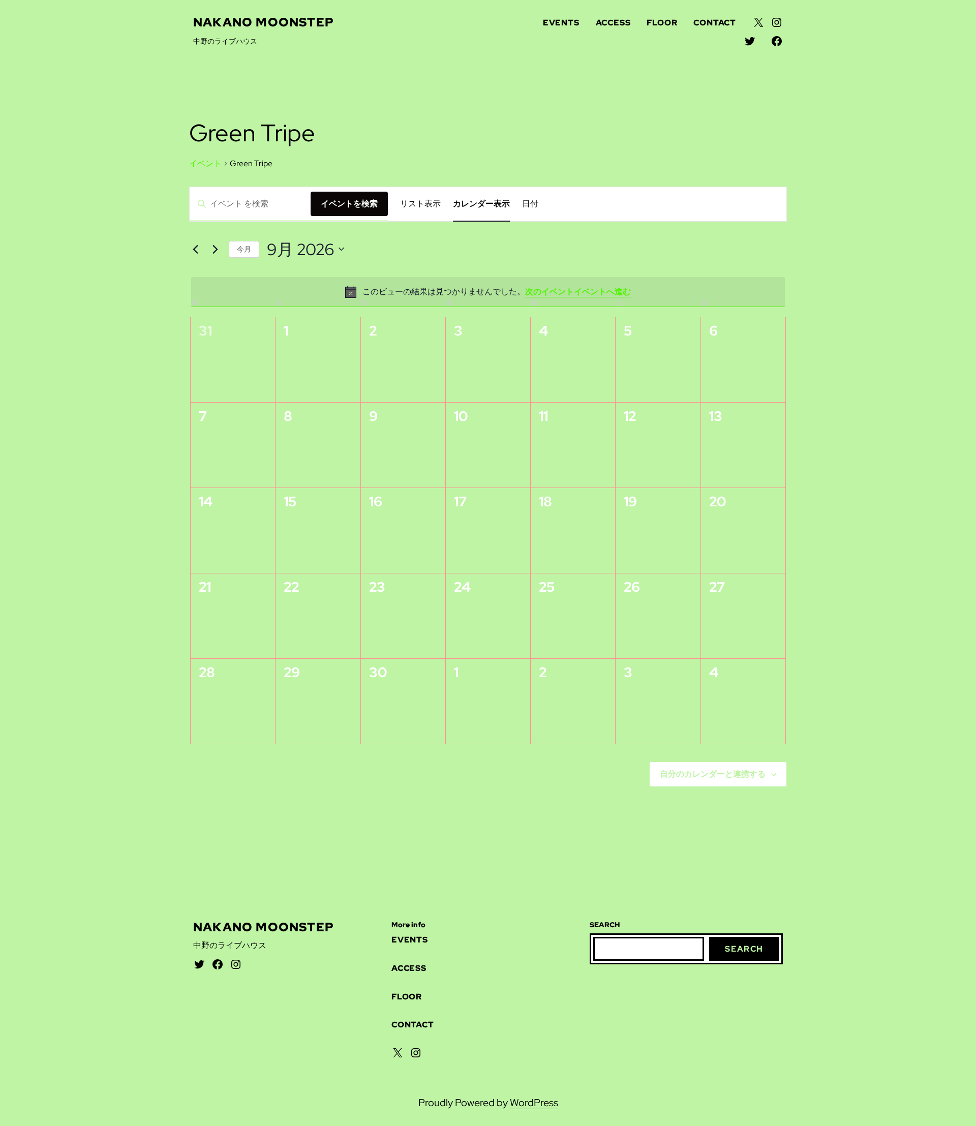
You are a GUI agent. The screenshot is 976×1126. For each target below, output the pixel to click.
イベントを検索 (349, 203)
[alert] (488, 292)
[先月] (195, 249)
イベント (205, 163)
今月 (244, 249)
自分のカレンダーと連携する (713, 774)
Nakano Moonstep (263, 22)
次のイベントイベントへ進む (578, 291)
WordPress (534, 1102)
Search (744, 949)
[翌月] (215, 249)
